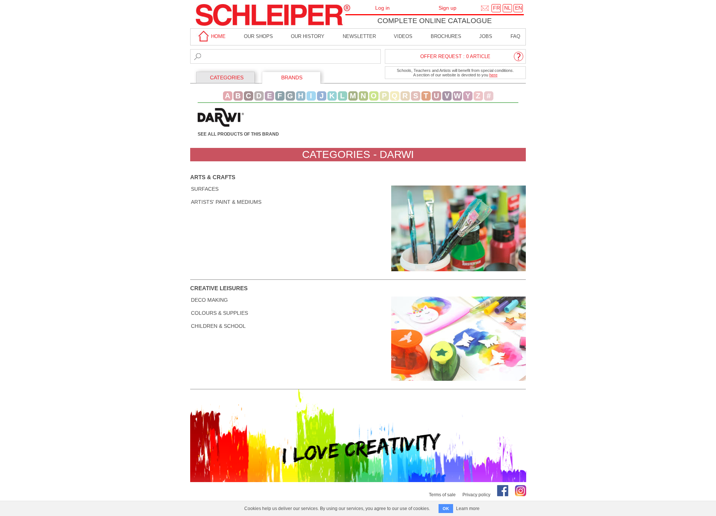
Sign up (447, 8)
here (493, 75)
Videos (403, 36)
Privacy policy (476, 494)
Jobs (485, 36)
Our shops (258, 36)
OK (446, 508)
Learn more (468, 508)
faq (515, 36)
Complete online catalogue (434, 21)
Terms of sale (442, 494)
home (218, 36)
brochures (446, 36)
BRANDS (291, 77)
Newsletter (359, 36)
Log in (382, 8)
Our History (307, 36)
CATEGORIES (227, 77)
